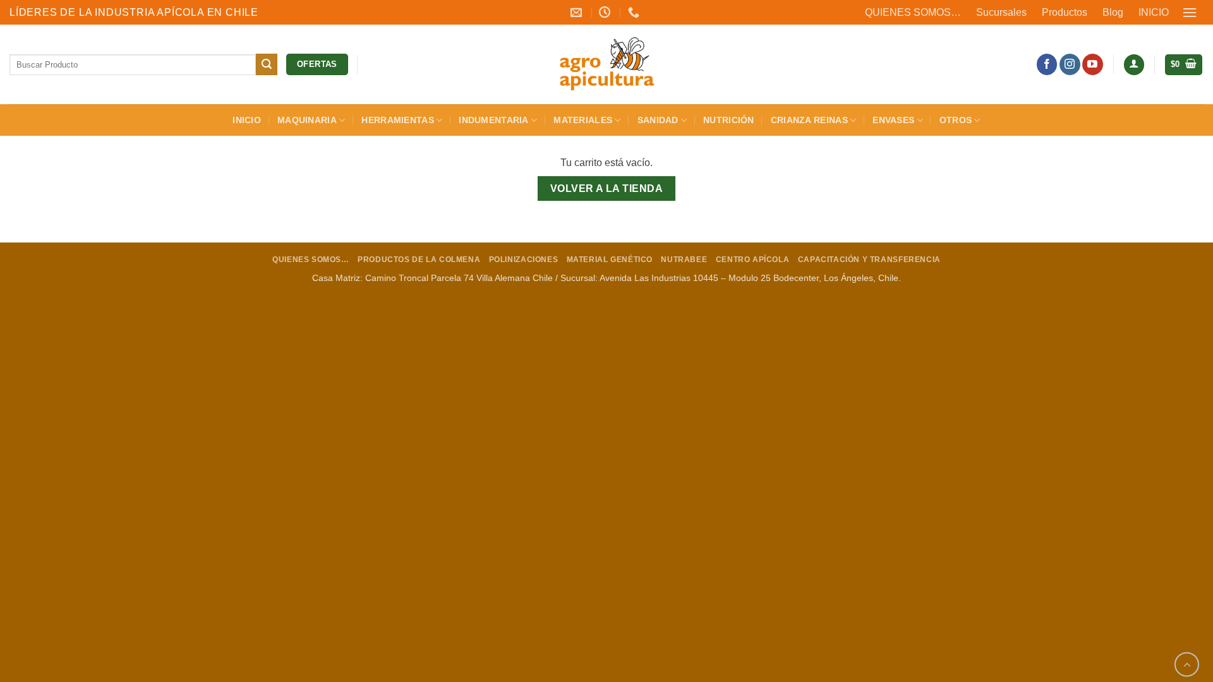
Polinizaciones (523, 259)
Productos (1064, 12)
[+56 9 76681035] (635, 13)
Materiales (582, 120)
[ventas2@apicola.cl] (577, 13)
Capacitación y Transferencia (869, 259)
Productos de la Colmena (419, 259)
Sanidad (658, 120)
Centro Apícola (753, 259)
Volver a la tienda (606, 188)
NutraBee (684, 259)
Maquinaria (307, 120)
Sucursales (1001, 12)
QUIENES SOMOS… (913, 12)
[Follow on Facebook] (1047, 64)
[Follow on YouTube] (1092, 64)
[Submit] (266, 64)
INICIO (1153, 12)
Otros (955, 120)
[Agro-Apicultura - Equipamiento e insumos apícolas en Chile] (606, 64)
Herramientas (397, 120)
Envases (893, 120)
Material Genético (610, 259)
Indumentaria (493, 120)
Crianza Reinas (809, 120)
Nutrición (728, 120)
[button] (1190, 12)
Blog (1112, 12)
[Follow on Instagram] (1069, 64)
